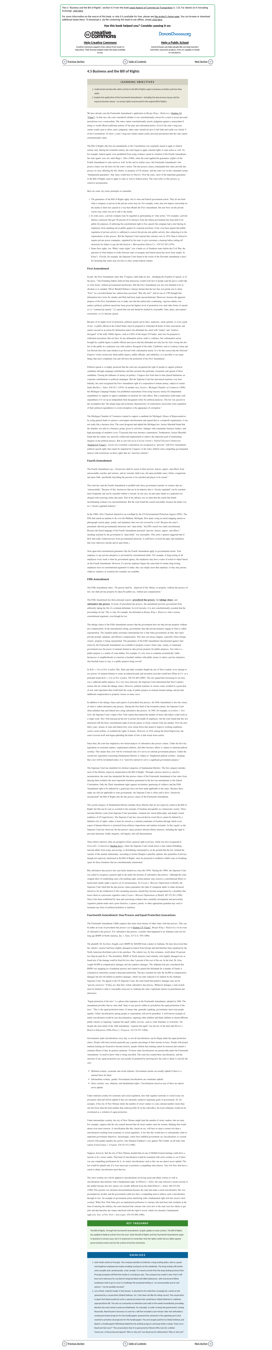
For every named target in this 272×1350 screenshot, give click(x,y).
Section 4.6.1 (116, 845)
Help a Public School (175, 42)
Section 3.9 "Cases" (142, 927)
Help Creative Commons (100, 42)
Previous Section (76, 62)
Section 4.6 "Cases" (97, 444)
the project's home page (167, 16)
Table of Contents (137, 62)
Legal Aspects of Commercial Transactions (151, 8)
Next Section (201, 62)
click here (78, 11)
